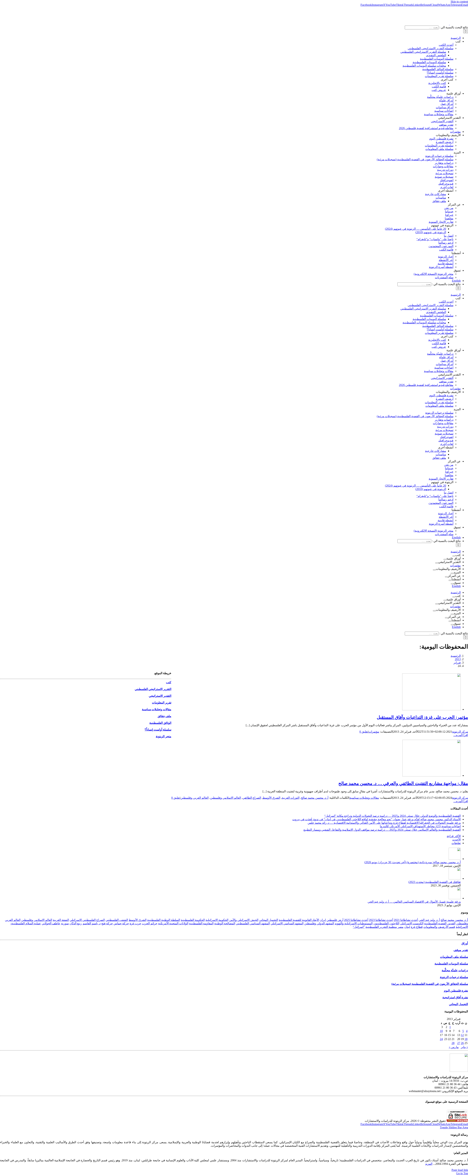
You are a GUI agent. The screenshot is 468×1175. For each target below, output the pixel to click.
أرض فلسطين (335, 919)
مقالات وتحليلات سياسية (364, 797)
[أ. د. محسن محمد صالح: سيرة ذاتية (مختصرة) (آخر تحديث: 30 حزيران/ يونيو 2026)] (455, 858)
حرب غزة (135, 923)
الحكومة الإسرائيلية (216, 919)
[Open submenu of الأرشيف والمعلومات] (434, 569)
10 (441, 1031)
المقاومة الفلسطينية (201, 923)
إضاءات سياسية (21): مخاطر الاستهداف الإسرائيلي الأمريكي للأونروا (420, 826)
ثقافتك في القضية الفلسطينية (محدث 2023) (434, 881)
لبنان (407, 926)
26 (462, 1043)
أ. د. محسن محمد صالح (314, 797)
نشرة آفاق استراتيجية (455, 997)
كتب (168, 682)
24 (441, 1039)
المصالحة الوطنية (224, 923)
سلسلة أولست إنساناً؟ (158, 729)
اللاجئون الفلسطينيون (386, 923)
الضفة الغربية (61, 919)
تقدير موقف (461, 950)
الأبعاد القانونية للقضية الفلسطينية (299, 919)
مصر (400, 926)
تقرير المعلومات (161, 702)
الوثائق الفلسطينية (160, 722)
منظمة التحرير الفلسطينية (381, 926)
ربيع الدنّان (75, 923)
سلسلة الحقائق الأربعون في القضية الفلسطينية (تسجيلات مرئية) (429, 983)
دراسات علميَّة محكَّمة (455, 970)
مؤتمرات (374, 731)
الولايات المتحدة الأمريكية (173, 923)
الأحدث (456, 839)
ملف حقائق (164, 716)
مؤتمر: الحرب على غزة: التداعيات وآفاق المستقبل (422, 717)
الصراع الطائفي (251, 797)
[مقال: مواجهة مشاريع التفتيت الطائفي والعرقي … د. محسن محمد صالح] (431, 775)
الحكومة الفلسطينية (193, 919)
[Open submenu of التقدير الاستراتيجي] (436, 562)
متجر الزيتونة (163, 736)
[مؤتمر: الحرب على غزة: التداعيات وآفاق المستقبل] (431, 709)
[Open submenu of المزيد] (452, 573)
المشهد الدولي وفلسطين (319, 923)
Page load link (460, 1170)
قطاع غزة (417, 926)
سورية (65, 923)
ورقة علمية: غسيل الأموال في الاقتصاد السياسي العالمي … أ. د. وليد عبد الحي (414, 901)
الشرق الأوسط (271, 797)
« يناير (464, 1047)
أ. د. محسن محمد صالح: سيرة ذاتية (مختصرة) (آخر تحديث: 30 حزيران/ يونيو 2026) (412, 862)
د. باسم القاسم (92, 923)
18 (466, 1039)
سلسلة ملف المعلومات (454, 956)
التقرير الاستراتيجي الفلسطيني (153, 689)
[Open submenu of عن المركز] (446, 576)
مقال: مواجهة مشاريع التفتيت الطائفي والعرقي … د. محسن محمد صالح (403, 783)
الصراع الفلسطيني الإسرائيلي (87, 919)
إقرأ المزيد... (460, 735)
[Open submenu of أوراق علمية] (445, 559)
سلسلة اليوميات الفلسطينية (451, 963)
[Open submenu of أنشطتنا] (450, 580)
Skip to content (459, 1)
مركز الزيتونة (460, 731)
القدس (451, 923)
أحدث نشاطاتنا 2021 (406, 919)
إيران (323, 919)
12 (462, 1035)
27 (458, 1043)
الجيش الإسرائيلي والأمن (243, 919)
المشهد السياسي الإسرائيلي (287, 923)
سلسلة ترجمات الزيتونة (454, 977)
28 (453, 1043)
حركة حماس (121, 923)
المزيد (428, 1163)
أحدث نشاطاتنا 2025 (356, 919)
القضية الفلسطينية (435, 923)
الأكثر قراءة (454, 836)
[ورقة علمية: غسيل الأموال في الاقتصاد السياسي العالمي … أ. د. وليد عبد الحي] (455, 898)
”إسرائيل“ (359, 926)
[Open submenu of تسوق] (452, 583)
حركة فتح (107, 923)
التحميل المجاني (268, 919)
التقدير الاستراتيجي (160, 695)
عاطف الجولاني (51, 923)
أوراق (464, 943)
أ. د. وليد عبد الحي (429, 919)
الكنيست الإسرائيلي (411, 923)
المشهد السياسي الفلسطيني (253, 923)
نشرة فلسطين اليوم (456, 990)
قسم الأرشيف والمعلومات (439, 926)
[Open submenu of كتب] (453, 556)
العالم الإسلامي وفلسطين (225, 797)
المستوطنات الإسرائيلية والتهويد (354, 923)
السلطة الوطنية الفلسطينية (163, 919)
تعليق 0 (363, 731)
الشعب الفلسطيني (116, 919)
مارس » (454, 1047)
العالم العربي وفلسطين (194, 797)
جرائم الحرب (149, 923)
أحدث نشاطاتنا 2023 (381, 919)
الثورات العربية (290, 797)
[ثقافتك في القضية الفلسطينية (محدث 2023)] (455, 878)
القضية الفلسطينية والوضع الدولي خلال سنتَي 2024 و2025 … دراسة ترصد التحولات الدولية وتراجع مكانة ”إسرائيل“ (392, 815)
